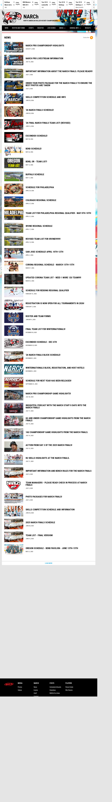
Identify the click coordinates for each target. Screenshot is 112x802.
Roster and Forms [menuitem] (18, 28)
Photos (20, 687)
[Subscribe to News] (91, 37)
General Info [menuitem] (75, 28)
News (35, 687)
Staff (35, 693)
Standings (53, 690)
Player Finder (69, 687)
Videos (20, 690)
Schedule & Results (55, 687)
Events (36, 690)
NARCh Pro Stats (55, 693)
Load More (48, 563)
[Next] (95, 5)
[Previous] (1, 5)
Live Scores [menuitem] (51, 28)
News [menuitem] (6, 28)
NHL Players (69, 690)
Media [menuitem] (62, 28)
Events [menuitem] (31, 28)
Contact (36, 696)
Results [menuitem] (88, 28)
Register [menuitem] (40, 28)
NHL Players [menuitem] (98, 28)
